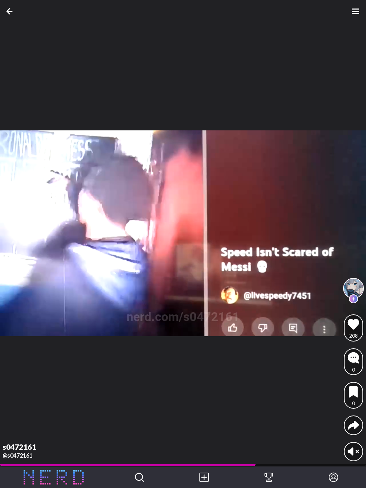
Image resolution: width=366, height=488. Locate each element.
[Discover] (139, 477)
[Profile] (333, 477)
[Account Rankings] (269, 477)
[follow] (353, 298)
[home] (53, 477)
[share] (353, 425)
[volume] (353, 451)
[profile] (353, 288)
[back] (11, 11)
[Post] (204, 477)
